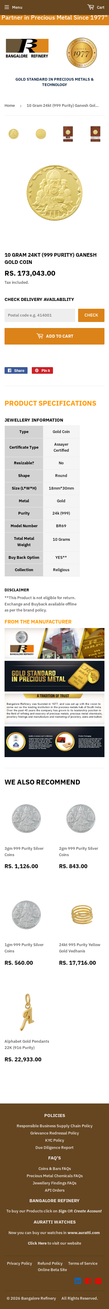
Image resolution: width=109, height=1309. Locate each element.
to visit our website (54, 1243)
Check (91, 315)
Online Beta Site (52, 1269)
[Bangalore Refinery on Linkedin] (77, 1282)
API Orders (54, 1190)
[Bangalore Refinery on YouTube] (98, 1282)
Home (10, 105)
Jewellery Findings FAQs (54, 1183)
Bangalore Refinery (38, 1298)
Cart (100, 7)
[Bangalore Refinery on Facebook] (88, 1282)
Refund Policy (50, 1263)
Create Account (88, 1211)
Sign (62, 1211)
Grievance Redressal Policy (54, 1133)
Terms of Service (82, 1263)
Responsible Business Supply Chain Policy (55, 1125)
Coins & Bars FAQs (54, 1168)
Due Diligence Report (54, 1147)
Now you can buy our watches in (54, 1232)
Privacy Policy (19, 1263)
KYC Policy (54, 1140)
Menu (17, 7)
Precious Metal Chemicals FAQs (55, 1175)
